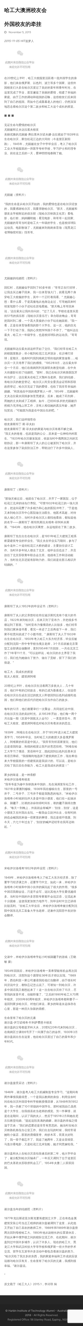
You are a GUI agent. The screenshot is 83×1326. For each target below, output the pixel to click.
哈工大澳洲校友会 (25, 10)
